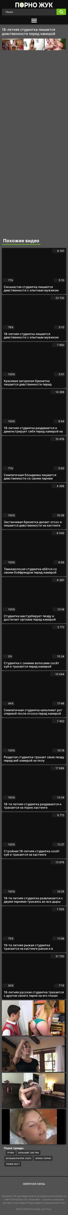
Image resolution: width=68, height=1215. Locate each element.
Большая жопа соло (18, 1158)
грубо (10, 1152)
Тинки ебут (13, 1164)
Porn (48, 1209)
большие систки (28, 1152)
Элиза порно (43, 1158)
